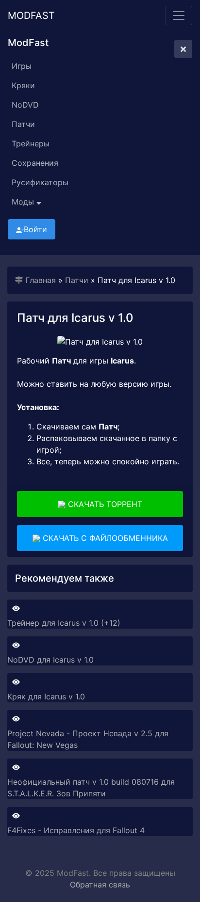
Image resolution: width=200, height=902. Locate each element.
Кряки (23, 85)
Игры (22, 66)
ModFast (31, 15)
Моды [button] (24, 201)
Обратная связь (100, 884)
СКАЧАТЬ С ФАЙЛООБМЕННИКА (104, 538)
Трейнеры (31, 143)
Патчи (23, 124)
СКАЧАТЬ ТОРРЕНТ (104, 504)
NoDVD (25, 105)
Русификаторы (40, 182)
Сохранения (35, 163)
